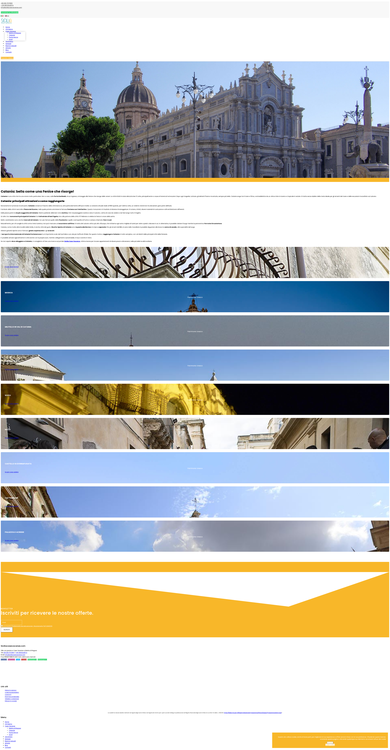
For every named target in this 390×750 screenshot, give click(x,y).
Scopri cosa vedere (11, 267)
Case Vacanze (11, 31)
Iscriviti (7, 630)
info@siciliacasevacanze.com (11, 7)
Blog (7, 50)
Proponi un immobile (12, 697)
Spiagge (8, 44)
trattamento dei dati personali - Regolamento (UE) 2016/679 (32, 626)
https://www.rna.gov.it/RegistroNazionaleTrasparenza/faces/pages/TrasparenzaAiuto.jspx (253, 713)
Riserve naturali (11, 46)
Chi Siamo (9, 29)
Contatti (9, 52)
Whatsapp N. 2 (42, 659)
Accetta (330, 743)
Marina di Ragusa (15, 33)
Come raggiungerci (12, 692)
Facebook (4, 659)
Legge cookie (330, 745)
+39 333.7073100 (8, 653)
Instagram (11, 659)
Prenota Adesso (7, 58)
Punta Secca (13, 37)
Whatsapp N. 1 (32, 659)
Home (8, 27)
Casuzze (12, 35)
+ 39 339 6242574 (7, 5)
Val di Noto (9, 42)
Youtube (24, 659)
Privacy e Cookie (11, 701)
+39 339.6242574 (21, 653)
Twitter (18, 659)
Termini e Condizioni (12, 699)
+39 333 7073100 (6, 3)
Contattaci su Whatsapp (9, 12)
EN (8, 16)
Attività (8, 48)
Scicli (10, 39)
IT (4, 16)
